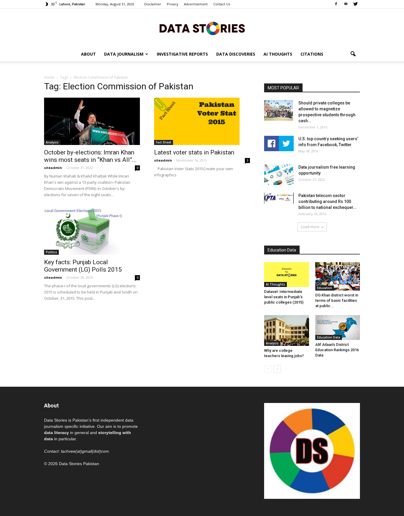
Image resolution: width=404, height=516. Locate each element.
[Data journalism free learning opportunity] (279, 174)
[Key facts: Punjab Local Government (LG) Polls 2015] (92, 231)
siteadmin (53, 167)
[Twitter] (355, 4)
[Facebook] (336, 4)
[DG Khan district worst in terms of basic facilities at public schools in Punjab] (337, 276)
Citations (311, 54)
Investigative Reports (182, 54)
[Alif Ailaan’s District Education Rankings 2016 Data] (337, 327)
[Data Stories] (202, 28)
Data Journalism (123, 54)
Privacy (172, 4)
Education (324, 288)
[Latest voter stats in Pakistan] (202, 121)
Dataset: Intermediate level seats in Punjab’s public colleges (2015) (283, 296)
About (88, 54)
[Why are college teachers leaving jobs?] (286, 330)
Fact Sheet (163, 142)
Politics (51, 252)
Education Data (328, 337)
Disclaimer (152, 4)
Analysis (52, 142)
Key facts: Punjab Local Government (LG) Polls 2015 (83, 266)
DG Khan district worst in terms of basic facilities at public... (336, 300)
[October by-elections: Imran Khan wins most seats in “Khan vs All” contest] (92, 121)
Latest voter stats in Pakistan (194, 152)
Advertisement (196, 4)
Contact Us (221, 4)
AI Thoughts (278, 54)
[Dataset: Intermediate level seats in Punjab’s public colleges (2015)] (286, 274)
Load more (310, 226)
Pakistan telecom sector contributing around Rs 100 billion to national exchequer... (327, 201)
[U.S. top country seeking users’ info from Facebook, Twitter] (279, 143)
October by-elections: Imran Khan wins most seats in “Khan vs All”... (90, 156)
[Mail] (345, 4)
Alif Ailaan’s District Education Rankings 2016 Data (337, 349)
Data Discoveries (235, 54)
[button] (353, 54)
